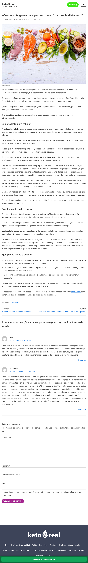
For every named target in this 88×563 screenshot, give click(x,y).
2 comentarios (36, 19)
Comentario (7, 437)
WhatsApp (73, 5)
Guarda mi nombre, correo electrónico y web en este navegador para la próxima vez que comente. (43, 493)
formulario (76, 292)
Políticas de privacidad (20, 545)
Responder (82, 360)
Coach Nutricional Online (43, 550)
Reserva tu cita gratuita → (44, 559)
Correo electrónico (11, 474)
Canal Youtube (74, 545)
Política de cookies (39, 545)
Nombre (6, 466)
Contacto (53, 545)
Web (4, 483)
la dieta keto (16, 302)
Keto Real (8, 19)
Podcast (62, 545)
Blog (7, 545)
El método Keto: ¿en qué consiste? (16, 550)
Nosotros (39, 555)
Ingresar (48, 555)
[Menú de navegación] (83, 5)
